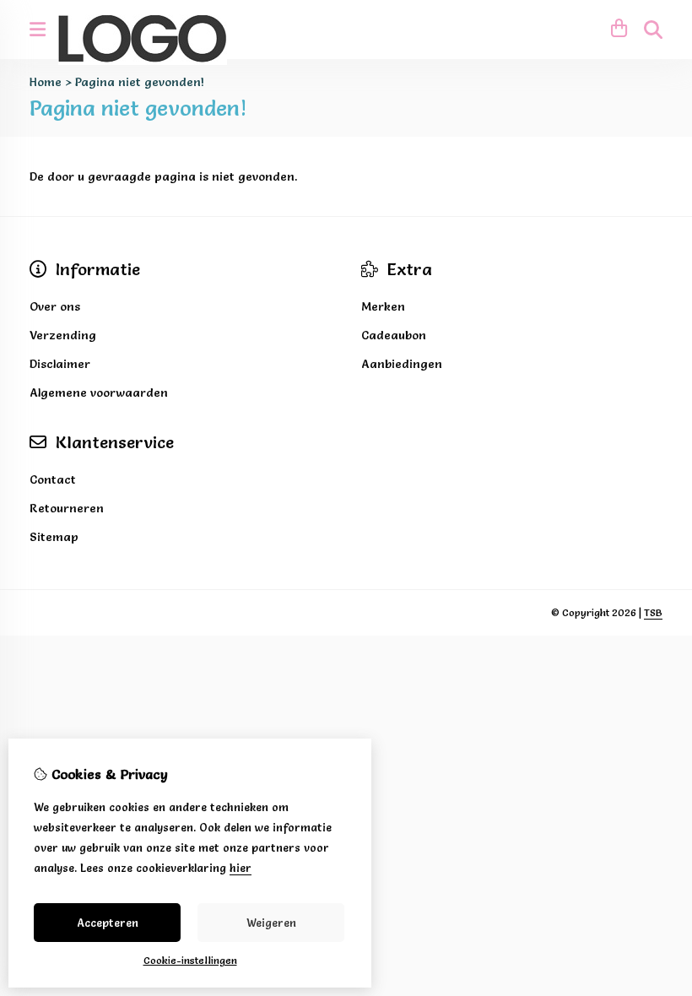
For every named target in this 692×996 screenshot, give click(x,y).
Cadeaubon (393, 335)
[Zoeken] (653, 29)
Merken (383, 306)
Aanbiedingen (401, 363)
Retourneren (67, 508)
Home (46, 81)
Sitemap (54, 536)
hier (240, 867)
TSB (653, 612)
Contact (53, 479)
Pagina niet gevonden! (139, 81)
